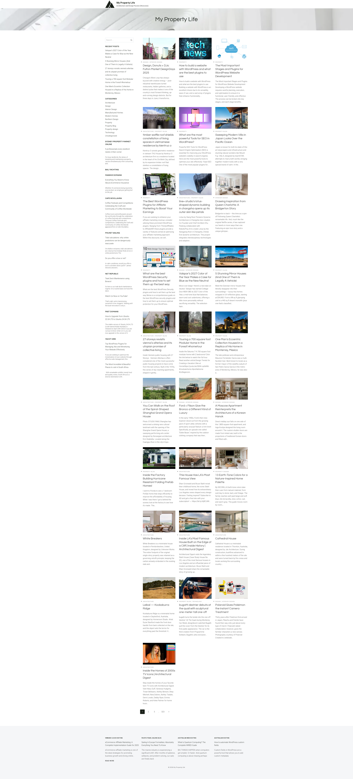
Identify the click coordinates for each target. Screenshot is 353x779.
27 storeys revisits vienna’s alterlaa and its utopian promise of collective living (119, 71)
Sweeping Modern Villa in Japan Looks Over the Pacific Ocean (230, 138)
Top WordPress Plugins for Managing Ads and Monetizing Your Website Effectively (117, 347)
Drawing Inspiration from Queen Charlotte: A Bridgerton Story (230, 205)
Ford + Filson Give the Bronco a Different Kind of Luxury (195, 409)
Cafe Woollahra (113, 198)
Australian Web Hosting (187, 738)
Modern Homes (111, 116)
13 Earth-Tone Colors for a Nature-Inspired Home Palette (231, 479)
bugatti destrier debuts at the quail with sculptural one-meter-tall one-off (195, 608)
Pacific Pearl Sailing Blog (151, 738)
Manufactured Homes (114, 113)
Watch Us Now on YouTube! (116, 296)
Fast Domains (111, 312)
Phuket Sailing (112, 233)
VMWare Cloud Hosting (114, 738)
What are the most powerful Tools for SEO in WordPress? (194, 138)
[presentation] (159, 48)
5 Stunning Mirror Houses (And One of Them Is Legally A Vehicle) (230, 277)
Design (145, 62)
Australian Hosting (222, 738)
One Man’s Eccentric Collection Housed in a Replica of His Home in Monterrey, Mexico (119, 89)
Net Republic (111, 274)
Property (183, 62)
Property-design (222, 471)
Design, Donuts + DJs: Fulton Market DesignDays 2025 (159, 69)
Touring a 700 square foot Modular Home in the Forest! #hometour (195, 343)
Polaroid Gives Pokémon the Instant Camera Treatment (230, 608)
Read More (109, 761)
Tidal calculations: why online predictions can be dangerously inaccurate (117, 241)
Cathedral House (225, 538)
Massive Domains (113, 175)
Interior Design (156, 62)
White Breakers (152, 538)
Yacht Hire (110, 339)
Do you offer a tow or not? (115, 258)
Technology (197, 601)
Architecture (148, 131)
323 (162, 712)
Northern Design (111, 119)
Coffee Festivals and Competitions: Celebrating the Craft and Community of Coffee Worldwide (119, 206)
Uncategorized (111, 136)
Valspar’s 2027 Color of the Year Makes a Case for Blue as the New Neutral (195, 277)
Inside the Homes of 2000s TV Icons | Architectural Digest (159, 674)
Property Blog (161, 131)
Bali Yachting (112, 170)
